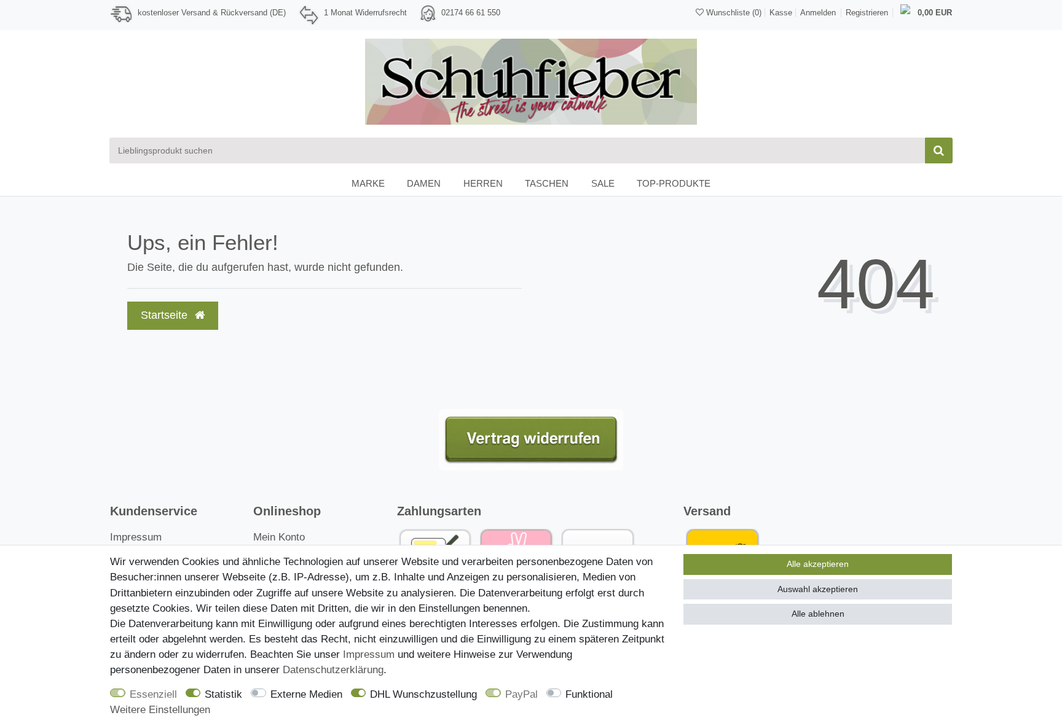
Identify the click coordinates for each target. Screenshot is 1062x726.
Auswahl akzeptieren (817, 589)
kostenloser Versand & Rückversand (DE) (212, 12)
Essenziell (153, 694)
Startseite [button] (166, 315)
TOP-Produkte (673, 183)
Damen (424, 183)
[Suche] (939, 150)
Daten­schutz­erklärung (333, 670)
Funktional (589, 694)
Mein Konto (279, 537)
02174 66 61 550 (470, 12)
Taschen (546, 183)
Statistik (223, 694)
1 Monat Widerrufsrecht (365, 12)
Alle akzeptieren (818, 564)
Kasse (780, 12)
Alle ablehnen (818, 614)
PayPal (521, 694)
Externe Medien (306, 694)
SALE (603, 183)
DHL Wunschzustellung (423, 694)
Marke (368, 183)
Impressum (136, 537)
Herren (483, 183)
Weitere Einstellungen (160, 710)
